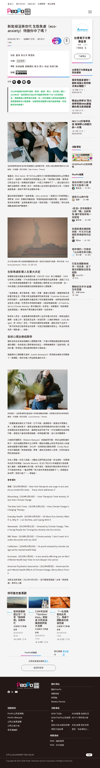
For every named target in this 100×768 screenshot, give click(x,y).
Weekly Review (58, 701)
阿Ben (78, 240)
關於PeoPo (56, 689)
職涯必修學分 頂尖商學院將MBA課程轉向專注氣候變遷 (81, 103)
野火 (41, 66)
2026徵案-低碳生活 (80, 713)
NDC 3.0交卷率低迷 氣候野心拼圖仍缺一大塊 (81, 124)
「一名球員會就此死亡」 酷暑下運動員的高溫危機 (63, 617)
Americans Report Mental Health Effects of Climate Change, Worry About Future (38, 569)
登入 (12, 4)
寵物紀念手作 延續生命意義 (81, 288)
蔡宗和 (78, 220)
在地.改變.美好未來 (80, 724)
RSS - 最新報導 (57, 740)
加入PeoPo (20, 4)
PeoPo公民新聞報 (16, 713)
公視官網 (41, 4)
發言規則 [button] (66, 653)
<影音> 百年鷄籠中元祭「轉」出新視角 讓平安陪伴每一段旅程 (82, 213)
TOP (89, 755)
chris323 (79, 275)
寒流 (36, 66)
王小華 (78, 255)
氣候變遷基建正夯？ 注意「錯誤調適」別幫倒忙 (19, 617)
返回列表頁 (39, 668)
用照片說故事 (57, 729)
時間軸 (54, 697)
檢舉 (67, 40)
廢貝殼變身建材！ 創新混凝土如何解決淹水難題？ (81, 83)
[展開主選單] (90, 11)
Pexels (42, 169)
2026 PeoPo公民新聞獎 (60, 719)
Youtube (16, 692)
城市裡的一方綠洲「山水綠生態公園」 (82, 250)
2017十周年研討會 (80, 717)
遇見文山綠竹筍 (80, 196)
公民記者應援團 (14, 721)
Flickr (24, 264)
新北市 (24, 55)
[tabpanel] (39, 661)
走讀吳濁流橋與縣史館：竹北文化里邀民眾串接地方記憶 (81, 233)
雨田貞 (78, 188)
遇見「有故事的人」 (81, 729)
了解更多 (82, 56)
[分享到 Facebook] (14, 82)
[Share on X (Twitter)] (19, 82)
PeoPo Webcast (15, 717)
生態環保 (20, 61)
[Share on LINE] (24, 82)
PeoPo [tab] (31, 652)
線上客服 (51, 4)
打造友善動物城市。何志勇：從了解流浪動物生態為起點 (81, 268)
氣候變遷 (20, 66)
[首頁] (19, 12)
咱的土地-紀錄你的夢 (60, 724)
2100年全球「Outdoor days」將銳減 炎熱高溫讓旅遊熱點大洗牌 (41, 618)
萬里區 (31, 55)
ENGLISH (31, 4)
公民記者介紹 (14, 725)
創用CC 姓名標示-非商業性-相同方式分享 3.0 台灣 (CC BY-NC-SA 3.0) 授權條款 (22, 72)
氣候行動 (54, 66)
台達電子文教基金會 (82, 39)
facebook (9, 692)
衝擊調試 (29, 66)
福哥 (78, 200)
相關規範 (55, 693)
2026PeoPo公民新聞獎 (82, 165)
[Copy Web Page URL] (29, 82)
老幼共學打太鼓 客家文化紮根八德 (81, 183)
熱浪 (47, 66)
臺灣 (18, 55)
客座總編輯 (13, 729)
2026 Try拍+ (56, 713)
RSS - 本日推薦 (57, 745)
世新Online (80, 292)
